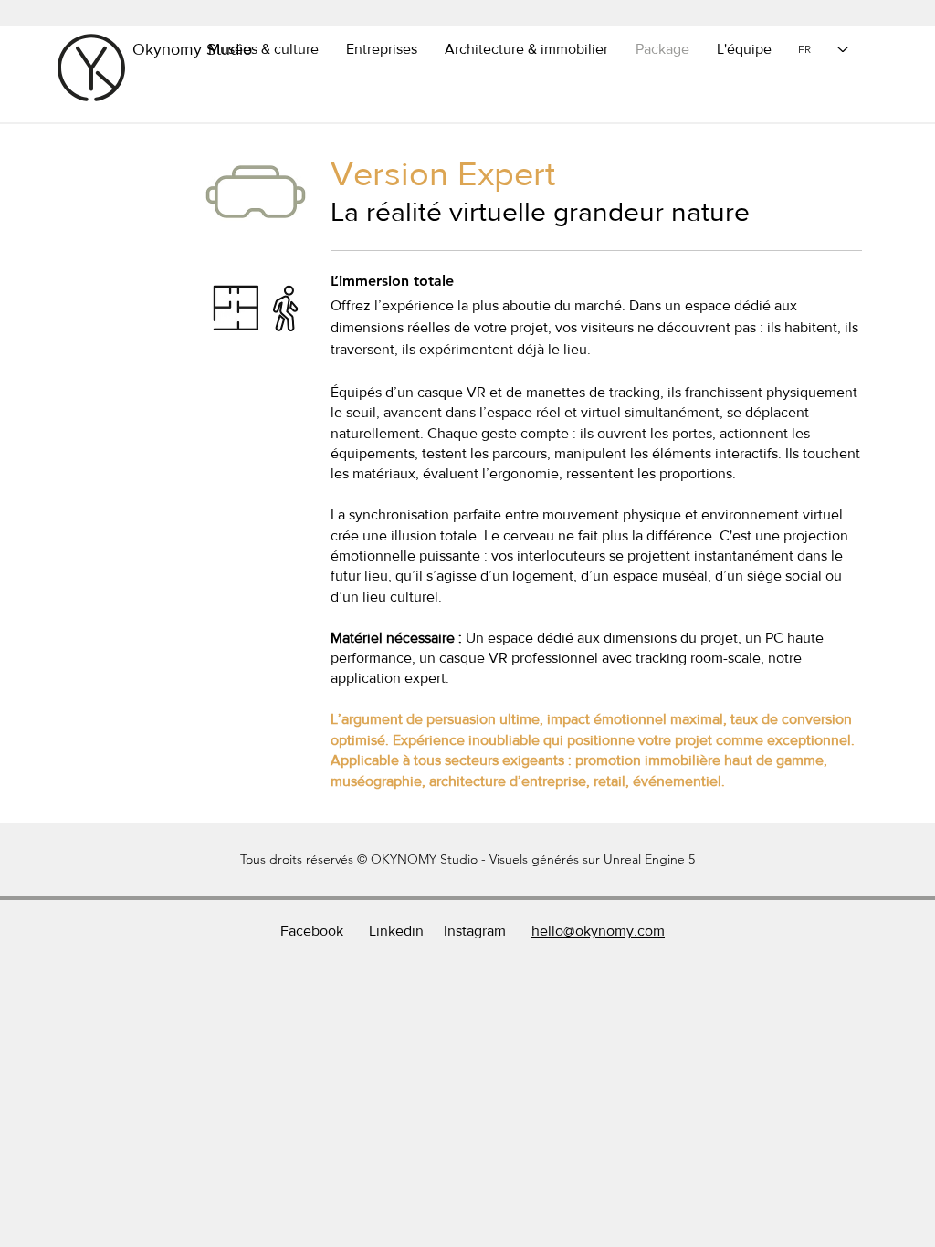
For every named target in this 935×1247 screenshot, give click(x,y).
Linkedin (396, 930)
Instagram (475, 930)
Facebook (311, 930)
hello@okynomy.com (598, 930)
